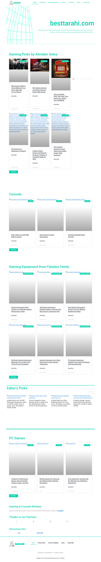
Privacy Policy (41, 543)
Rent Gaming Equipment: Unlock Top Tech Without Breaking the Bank (76, 309)
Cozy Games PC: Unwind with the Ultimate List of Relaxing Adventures (78, 481)
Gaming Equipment (53, 2)
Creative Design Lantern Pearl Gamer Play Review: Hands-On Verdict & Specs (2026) (63, 403)
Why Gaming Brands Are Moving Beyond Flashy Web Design (40, 90)
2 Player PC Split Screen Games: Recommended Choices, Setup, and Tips (19, 481)
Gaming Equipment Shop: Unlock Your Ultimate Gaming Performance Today (21, 309)
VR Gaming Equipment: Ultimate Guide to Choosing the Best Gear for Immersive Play (50, 309)
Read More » (14, 96)
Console (63, 2)
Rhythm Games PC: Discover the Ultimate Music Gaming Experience (49, 481)
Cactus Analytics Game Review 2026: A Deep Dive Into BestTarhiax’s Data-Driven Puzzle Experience (19, 403)
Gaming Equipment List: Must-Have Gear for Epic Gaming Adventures (50, 362)
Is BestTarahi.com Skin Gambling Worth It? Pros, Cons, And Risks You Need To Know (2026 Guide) (41, 403)
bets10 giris (40, 533)
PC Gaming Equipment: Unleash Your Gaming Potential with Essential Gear (78, 362)
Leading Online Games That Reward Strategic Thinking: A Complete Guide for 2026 (40, 155)
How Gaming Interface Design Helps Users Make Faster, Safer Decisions (60, 151)
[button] (93, 392)
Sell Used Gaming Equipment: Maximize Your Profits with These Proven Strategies (21, 362)
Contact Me (86, 2)
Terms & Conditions (53, 543)
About (78, 2)
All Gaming (42, 2)
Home (34, 2)
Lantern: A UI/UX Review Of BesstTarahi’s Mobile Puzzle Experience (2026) (86, 402)
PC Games (71, 2)
